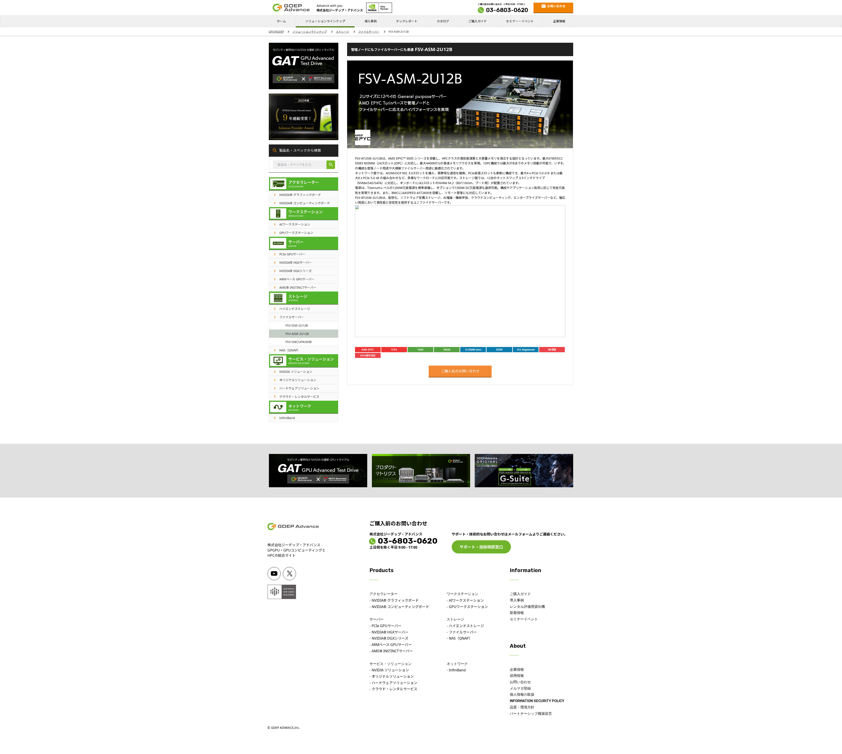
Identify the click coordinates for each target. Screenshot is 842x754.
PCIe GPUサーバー (386, 625)
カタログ (443, 21)
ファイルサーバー (368, 31)
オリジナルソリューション (393, 676)
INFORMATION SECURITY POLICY (537, 701)
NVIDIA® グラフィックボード (395, 600)
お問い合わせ (520, 682)
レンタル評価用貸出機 (527, 607)
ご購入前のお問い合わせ (460, 371)
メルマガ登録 (520, 688)
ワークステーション (462, 594)
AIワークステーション (466, 600)
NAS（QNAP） (460, 638)
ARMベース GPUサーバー (392, 644)
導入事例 (370, 21)
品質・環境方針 (522, 707)
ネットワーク (457, 664)
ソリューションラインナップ (325, 21)
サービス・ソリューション (390, 664)
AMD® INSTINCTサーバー (392, 651)
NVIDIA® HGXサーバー (390, 632)
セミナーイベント (524, 619)
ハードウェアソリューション (394, 682)
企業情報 (559, 21)
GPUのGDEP (276, 31)
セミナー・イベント (520, 21)
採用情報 (517, 676)
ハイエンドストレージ (466, 625)
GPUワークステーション (468, 606)
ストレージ (342, 31)
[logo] (291, 7)
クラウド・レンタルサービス (394, 688)
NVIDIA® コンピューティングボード (400, 606)
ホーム (281, 21)
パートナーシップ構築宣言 (531, 713)
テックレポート (406, 21)
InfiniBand (457, 670)
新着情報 (517, 613)
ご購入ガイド (477, 21)
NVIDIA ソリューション (390, 670)
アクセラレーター (383, 594)
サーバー (376, 619)
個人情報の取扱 (522, 694)
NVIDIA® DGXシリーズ (390, 638)
